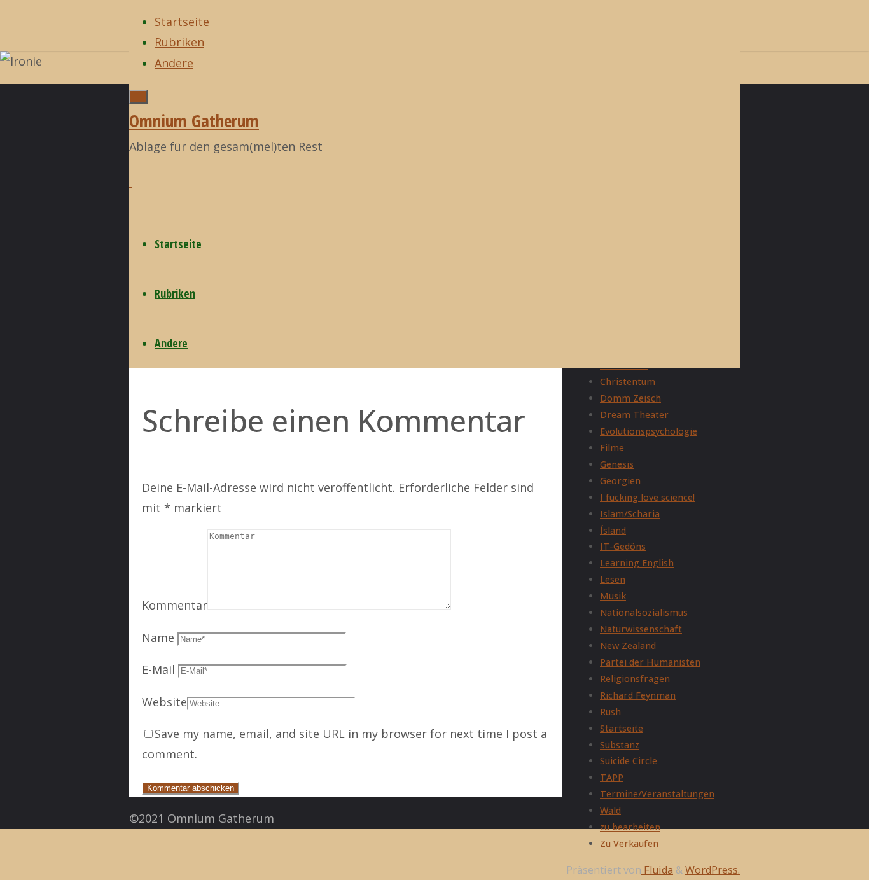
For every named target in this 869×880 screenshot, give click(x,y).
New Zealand (628, 645)
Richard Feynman (638, 695)
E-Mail (158, 669)
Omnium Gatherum (194, 120)
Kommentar (174, 605)
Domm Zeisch (630, 398)
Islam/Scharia (630, 514)
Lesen (612, 579)
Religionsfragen (635, 679)
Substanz (619, 745)
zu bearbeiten (630, 827)
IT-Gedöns (623, 546)
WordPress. (712, 870)
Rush (610, 712)
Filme (612, 448)
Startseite (621, 728)
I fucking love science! (647, 497)
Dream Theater (634, 415)
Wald (610, 810)
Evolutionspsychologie (648, 431)
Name (158, 637)
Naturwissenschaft (641, 629)
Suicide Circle (628, 761)
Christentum (627, 381)
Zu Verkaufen (629, 843)
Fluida (657, 870)
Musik (613, 596)
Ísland (613, 530)
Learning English (637, 563)
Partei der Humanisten (650, 662)
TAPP (611, 777)
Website (164, 701)
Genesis (617, 464)
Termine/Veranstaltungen (657, 794)
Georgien (620, 481)
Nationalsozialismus (644, 612)
